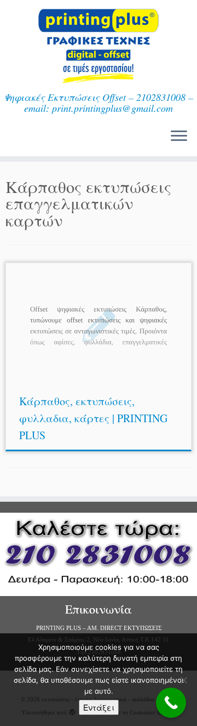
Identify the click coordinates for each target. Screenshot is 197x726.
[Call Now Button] (171, 703)
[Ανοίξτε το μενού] (179, 136)
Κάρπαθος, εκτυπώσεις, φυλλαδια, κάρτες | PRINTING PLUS (93, 418)
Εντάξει (98, 707)
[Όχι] (183, 679)
